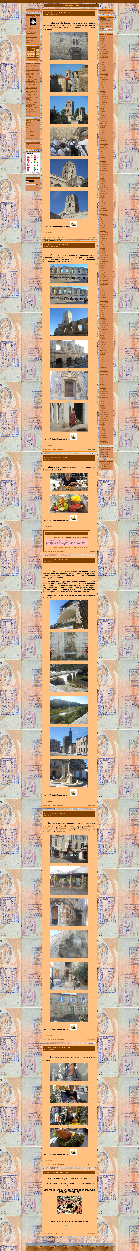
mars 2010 (102, 408)
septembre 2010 (104, 397)
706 (86, 1238)
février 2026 (103, 47)
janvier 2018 (103, 231)
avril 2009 (102, 429)
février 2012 (103, 365)
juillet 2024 (102, 83)
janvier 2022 (103, 140)
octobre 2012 (103, 350)
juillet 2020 (102, 174)
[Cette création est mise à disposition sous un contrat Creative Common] (30, 181)
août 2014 (102, 308)
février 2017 (103, 251)
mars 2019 (102, 204)
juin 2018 (102, 221)
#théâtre (108, 468)
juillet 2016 (102, 265)
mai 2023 (102, 110)
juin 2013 (102, 335)
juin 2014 (102, 312)
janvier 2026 (103, 49)
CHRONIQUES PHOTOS (32, 83)
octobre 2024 (103, 77)
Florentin (28, 124)
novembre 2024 (104, 76)
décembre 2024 (104, 74)
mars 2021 (102, 159)
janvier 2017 (103, 253)
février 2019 (103, 206)
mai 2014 (102, 314)
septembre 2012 (104, 352)
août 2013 (102, 331)
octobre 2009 (103, 418)
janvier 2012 (103, 367)
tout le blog (28, 115)
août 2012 (102, 354)
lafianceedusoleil (30, 131)
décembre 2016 (104, 255)
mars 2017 (102, 250)
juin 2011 (102, 380)
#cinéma (103, 463)
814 (72, 1240)
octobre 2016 (103, 259)
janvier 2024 (103, 94)
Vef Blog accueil (105, 12)
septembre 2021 (104, 147)
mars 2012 (102, 363)
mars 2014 (102, 318)
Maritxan (28, 129)
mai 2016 (102, 268)
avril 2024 (102, 89)
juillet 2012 (102, 355)
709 (96, 1238)
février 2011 (103, 388)
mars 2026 (102, 45)
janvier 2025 (103, 72)
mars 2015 (102, 295)
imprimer (45, 237)
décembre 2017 (104, 233)
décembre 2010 (104, 391)
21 (32, 55)
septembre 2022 (104, 125)
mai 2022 (102, 132)
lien (49, 237)
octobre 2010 (103, 395)
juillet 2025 (102, 60)
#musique (106, 464)
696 (55, 1238)
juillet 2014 (102, 310)
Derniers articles (30, 39)
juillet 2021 (102, 151)
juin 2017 (102, 244)
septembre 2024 (104, 79)
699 (65, 1238)
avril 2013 (102, 338)
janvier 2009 (103, 435)
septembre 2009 (104, 420)
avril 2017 (102, 248)
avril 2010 (102, 407)
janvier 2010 (103, 412)
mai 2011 (102, 382)
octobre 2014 (103, 304)
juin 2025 (102, 62)
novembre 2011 (104, 371)
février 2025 (103, 70)
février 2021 (103, 161)
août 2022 (102, 127)
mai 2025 (102, 64)
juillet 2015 (102, 287)
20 (31, 55)
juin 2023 (102, 108)
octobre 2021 (103, 146)
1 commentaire (91, 551)
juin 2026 (102, 40)
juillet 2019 (102, 197)
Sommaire (29, 42)
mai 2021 (102, 155)
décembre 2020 (104, 164)
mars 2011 (102, 386)
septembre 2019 (104, 193)
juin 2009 (102, 425)
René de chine (30, 146)
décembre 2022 (104, 119)
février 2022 (103, 138)
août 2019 (102, 195)
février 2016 (103, 274)
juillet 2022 (102, 128)
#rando (104, 468)
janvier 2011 (103, 390)
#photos (106, 466)
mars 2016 (102, 272)
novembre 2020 (104, 166)
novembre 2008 (104, 439)
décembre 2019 (104, 187)
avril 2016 (102, 270)
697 (58, 1238)
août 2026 (102, 36)
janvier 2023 (103, 117)
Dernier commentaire (59, 537)
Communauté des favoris (32, 138)
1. (46, 540)
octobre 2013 (103, 327)
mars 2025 (102, 68)
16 (36, 53)
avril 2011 (102, 384)
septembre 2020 (104, 170)
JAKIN (28, 145)
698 (61, 1238)
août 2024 (102, 81)
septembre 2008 (104, 443)
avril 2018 (102, 225)
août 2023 (102, 104)
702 (33, 10)
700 (68, 1238)
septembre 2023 (104, 102)
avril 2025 (102, 66)
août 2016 (102, 263)
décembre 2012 (104, 346)
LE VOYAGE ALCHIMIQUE (29, 77)
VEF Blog (4, 2)
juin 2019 (102, 198)
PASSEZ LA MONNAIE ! (32, 102)
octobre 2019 (103, 191)
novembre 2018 (104, 212)
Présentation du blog (31, 37)
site (66, 540)
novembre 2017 (104, 234)
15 (34, 53)
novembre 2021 (104, 144)
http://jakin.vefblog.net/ (132, 1)
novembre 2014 (104, 303)
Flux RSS (28, 189)
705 (83, 1238)
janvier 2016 (103, 276)
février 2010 (103, 410)
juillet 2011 (102, 378)
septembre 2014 (104, 306)
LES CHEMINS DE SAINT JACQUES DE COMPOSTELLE (31, 67)
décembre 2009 (104, 414)
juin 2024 (102, 85)
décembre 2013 (104, 323)
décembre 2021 (104, 142)
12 (29, 53)
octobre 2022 (103, 123)
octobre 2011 (103, 373)
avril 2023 (102, 111)
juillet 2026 (102, 38)
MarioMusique (30, 125)
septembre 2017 (104, 238)
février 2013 (103, 342)
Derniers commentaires (32, 187)
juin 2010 (102, 403)
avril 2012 (102, 361)
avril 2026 (102, 43)
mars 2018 (102, 227)
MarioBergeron (30, 135)
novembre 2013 (104, 325)
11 (27, 53)
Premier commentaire (59, 547)
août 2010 (102, 399)
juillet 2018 (102, 219)
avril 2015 (102, 293)
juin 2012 (102, 357)
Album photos (29, 40)
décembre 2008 (104, 437)
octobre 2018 (103, 214)
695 (52, 1238)
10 (38, 51)
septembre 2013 (104, 329)
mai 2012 (102, 359)
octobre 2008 (103, 441)
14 (32, 53)
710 (68, 1240)
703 (77, 1238)
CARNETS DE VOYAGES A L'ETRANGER (32, 80)
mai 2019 (102, 200)
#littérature (108, 463)
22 (34, 55)
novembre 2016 (104, 257)
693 (46, 1238)
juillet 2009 (102, 424)
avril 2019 (102, 202)
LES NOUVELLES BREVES (59, 1233)
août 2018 (102, 217)
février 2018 (103, 229)
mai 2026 (102, 41)
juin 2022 (102, 130)
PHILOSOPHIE (30, 100)
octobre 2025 (103, 55)
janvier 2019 (103, 208)
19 (29, 55)
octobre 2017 (103, 236)
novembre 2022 (104, 121)
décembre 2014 (104, 301)
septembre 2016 (104, 261)
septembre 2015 (104, 284)
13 (31, 53)
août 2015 (102, 286)
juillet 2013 (102, 333)
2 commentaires (91, 1233)
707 (89, 1238)
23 (36, 55)
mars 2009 (102, 431)
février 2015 (103, 297)
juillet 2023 (102, 106)
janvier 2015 (103, 299)
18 (27, 55)
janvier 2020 (103, 185)
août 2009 (102, 422)
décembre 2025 (104, 51)
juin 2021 (102, 153)
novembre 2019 (104, 189)
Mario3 (28, 133)
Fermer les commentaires (82, 537)
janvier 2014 (103, 321)
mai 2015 (102, 291)
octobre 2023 (103, 100)
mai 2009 (102, 427)
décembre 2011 (104, 369)
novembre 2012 (104, 348)
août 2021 (102, 149)
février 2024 (103, 93)
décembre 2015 (104, 278)
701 (71, 1238)
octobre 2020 (103, 168)
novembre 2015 (104, 280)
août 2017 (102, 240)
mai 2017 (102, 246)
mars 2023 (102, 113)
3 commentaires (91, 1039)
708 (93, 1238)
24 (38, 55)
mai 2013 (102, 337)
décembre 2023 (104, 96)
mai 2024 (102, 87)
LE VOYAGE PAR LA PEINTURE (31, 105)
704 (80, 1238)
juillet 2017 (102, 242)
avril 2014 (102, 316)
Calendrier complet (33, 59)
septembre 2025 (104, 57)
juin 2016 (102, 267)
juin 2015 (102, 289)
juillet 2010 (102, 401)
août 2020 (102, 172)
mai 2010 (102, 405)
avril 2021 (102, 157)
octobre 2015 (103, 282)
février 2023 (103, 115)
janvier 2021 (103, 163)
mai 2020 (102, 178)
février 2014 (103, 320)
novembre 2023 (104, 98)
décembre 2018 (104, 210)
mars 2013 (102, 340)
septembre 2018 (104, 216)
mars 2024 (102, 91)
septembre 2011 (104, 374)
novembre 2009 (104, 416)
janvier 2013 (103, 344)
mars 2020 (102, 181)
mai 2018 (102, 223)
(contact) (28, 25)
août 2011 (102, 376)
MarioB (28, 127)
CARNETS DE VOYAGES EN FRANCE (32, 74)
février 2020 (103, 183)
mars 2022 (102, 136)
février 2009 (103, 433)
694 (49, 1238)
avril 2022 (102, 134)
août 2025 (102, 58)
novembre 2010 (104, 393)
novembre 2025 (104, 53)
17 (38, 53)
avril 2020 (102, 180)
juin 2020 (102, 176)
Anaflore (28, 122)
